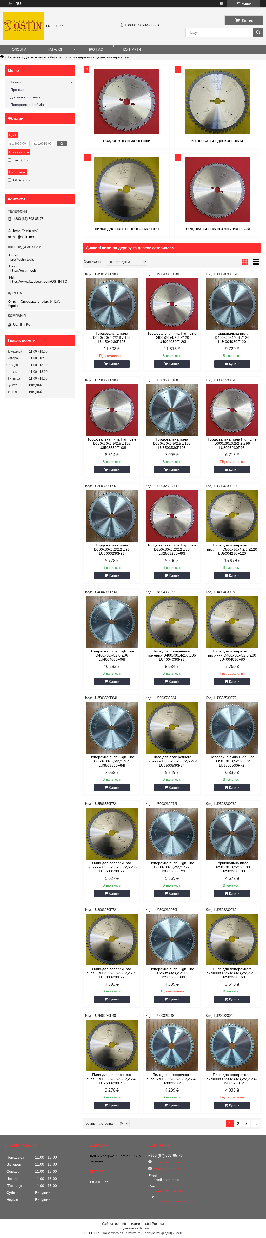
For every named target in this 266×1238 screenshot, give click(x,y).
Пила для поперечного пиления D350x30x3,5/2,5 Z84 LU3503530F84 (171, 761)
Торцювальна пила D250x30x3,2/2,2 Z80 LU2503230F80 (232, 867)
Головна (18, 49)
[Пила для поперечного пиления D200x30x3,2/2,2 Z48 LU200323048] (171, 1045)
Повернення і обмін (27, 105)
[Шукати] (258, 32)
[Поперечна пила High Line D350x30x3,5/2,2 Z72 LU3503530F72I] (232, 728)
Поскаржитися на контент (121, 1233)
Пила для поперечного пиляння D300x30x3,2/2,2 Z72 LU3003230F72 (111, 973)
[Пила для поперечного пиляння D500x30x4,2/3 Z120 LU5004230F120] (232, 516)
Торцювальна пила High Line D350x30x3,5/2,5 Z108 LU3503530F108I (111, 443)
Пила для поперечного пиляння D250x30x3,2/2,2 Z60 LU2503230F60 (232, 973)
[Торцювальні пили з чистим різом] (217, 189)
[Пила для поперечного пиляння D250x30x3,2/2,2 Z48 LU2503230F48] (111, 1045)
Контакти (132, 49)
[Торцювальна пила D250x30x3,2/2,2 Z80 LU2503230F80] (232, 834)
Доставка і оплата (25, 97)
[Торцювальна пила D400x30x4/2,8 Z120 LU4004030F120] (232, 304)
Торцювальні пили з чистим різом (217, 229)
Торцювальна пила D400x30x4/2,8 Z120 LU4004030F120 (232, 337)
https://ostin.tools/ (24, 270)
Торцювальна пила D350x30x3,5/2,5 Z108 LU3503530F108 (172, 443)
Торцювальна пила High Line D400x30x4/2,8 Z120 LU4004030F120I (171, 337)
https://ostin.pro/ (25, 231)
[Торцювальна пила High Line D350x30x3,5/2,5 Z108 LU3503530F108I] (111, 410)
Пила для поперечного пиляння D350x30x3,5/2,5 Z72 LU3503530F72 (111, 867)
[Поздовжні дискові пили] (127, 101)
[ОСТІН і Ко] (23, 38)
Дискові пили (35, 57)
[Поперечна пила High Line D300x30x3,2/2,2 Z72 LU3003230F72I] (171, 834)
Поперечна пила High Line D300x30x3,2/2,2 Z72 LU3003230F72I (171, 867)
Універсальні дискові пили (217, 141)
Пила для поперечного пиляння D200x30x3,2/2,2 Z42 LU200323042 (232, 1079)
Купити (114, 364)
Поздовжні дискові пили (126, 141)
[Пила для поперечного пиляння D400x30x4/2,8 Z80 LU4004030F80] (232, 622)
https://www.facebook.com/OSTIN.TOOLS (40, 281)
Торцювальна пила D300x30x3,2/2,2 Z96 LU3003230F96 (112, 549)
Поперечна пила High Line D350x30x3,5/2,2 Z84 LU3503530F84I (111, 761)
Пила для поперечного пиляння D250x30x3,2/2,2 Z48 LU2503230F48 (111, 1079)
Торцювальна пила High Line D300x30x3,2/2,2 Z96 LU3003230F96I (232, 443)
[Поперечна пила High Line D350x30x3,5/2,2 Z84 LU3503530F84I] (111, 728)
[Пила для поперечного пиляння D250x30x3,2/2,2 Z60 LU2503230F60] (232, 939)
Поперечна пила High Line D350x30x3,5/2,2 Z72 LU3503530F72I (232, 761)
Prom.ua (158, 1224)
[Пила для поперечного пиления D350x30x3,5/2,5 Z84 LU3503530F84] (171, 728)
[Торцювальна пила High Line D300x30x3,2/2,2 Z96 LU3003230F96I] (232, 410)
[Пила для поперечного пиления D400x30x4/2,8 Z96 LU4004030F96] (171, 622)
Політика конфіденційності (162, 1233)
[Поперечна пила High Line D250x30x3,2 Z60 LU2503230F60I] (171, 939)
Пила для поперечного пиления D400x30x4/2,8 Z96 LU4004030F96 (172, 655)
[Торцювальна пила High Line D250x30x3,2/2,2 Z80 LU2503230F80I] (171, 516)
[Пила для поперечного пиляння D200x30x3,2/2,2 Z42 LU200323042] (232, 1045)
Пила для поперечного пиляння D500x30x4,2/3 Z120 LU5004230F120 (232, 549)
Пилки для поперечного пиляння (127, 229)
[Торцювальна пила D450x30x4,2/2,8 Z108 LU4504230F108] (111, 304)
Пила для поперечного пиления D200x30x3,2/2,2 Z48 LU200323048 (171, 1079)
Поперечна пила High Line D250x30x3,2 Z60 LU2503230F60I (171, 973)
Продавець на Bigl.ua (133, 1228)
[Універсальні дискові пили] (217, 101)
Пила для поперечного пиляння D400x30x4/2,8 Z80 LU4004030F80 (232, 655)
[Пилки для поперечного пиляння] (127, 189)
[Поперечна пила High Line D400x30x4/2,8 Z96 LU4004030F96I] (111, 622)
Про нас (95, 49)
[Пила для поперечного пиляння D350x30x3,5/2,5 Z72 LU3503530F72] (111, 834)
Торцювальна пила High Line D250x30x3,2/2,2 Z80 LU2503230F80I (171, 549)
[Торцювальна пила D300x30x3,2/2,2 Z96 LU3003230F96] (111, 516)
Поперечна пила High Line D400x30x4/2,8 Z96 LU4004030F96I (111, 655)
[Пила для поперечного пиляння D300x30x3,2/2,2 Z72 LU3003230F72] (111, 939)
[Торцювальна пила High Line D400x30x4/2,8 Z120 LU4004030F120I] (171, 304)
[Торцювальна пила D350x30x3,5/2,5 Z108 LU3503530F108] (171, 410)
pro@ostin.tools (24, 237)
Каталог (55, 49)
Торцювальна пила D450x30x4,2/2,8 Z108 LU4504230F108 (112, 337)
